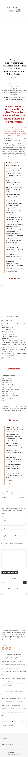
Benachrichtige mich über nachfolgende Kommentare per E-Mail (12, 544)
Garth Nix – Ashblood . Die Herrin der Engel (14, 698)
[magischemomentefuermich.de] (14, 9)
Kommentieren (5, 548)
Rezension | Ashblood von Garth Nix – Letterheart (13, 694)
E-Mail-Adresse (5, 521)
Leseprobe (4, 357)
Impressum (4, 738)
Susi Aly (6, 497)
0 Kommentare (23, 497)
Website (3, 528)
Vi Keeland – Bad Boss (7, 685)
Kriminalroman (5, 493)
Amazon (17, 359)
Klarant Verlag (9, 331)
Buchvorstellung (5, 491)
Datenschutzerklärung (7, 744)
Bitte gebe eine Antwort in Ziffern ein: (11, 536)
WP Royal (18, 754)
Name (3, 513)
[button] (3, 648)
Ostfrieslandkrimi (14, 493)
